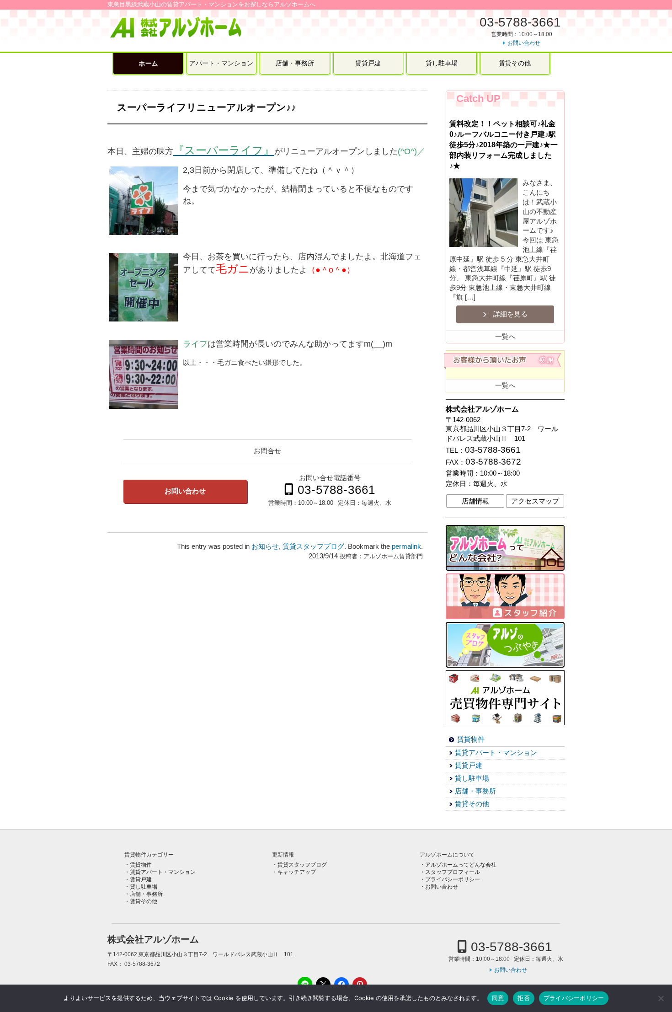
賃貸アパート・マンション (496, 752)
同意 (498, 997)
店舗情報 (475, 501)
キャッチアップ (296, 872)
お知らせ (265, 546)
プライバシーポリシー (452, 879)
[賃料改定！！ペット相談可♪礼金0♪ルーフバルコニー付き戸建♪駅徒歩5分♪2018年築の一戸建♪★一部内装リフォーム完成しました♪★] (486, 214)
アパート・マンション (221, 63)
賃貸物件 (471, 739)
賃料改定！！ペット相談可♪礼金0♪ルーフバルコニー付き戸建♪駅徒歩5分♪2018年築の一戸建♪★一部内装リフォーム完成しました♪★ (503, 144)
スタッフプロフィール (452, 872)
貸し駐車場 (442, 63)
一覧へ (505, 336)
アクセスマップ (535, 501)
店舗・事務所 (295, 63)
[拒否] (660, 998)
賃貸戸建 (368, 63)
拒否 (523, 997)
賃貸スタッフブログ (313, 546)
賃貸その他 (515, 63)
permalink (406, 546)
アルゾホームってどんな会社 (460, 865)
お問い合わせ (523, 43)
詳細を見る (509, 314)
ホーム (148, 63)
